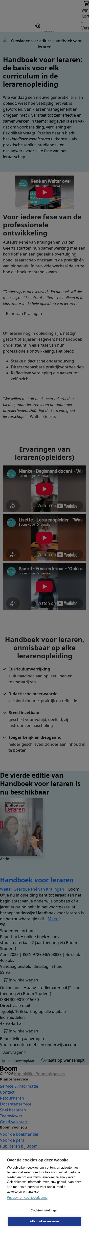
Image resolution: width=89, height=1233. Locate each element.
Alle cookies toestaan (44, 1221)
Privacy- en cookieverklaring (27, 1197)
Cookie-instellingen (45, 1210)
